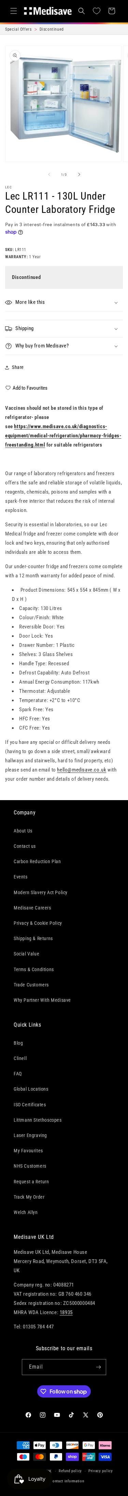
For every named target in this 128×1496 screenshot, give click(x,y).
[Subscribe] (98, 1367)
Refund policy (70, 1471)
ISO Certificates (30, 1104)
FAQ (18, 1073)
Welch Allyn (26, 1212)
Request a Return (31, 1181)
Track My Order (29, 1197)
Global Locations (31, 1089)
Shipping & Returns (33, 938)
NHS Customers (30, 1166)
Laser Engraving (30, 1135)
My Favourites (28, 1150)
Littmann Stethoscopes (38, 1120)
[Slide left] (49, 174)
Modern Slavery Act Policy (41, 892)
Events (21, 876)
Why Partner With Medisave (42, 1000)
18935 (66, 1312)
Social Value (26, 953)
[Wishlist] (96, 10)
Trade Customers (31, 984)
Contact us (25, 846)
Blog (18, 1043)
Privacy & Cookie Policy (38, 923)
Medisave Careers (32, 907)
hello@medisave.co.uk (81, 770)
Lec (8, 187)
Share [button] (18, 367)
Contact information (67, 1481)
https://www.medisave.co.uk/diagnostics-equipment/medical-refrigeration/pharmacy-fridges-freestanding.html (63, 435)
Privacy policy (100, 1471)
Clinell (20, 1058)
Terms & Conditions (34, 969)
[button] (13, 10)
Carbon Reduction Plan (37, 861)
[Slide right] (79, 174)
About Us (23, 830)
